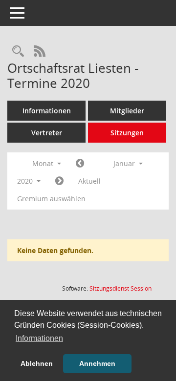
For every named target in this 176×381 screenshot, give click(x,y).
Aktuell (89, 181)
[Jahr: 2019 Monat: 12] (79, 163)
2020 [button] (26, 181)
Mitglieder (127, 110)
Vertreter (46, 132)
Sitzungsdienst (120, 288)
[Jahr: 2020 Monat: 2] (59, 181)
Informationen (46, 110)
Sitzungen (127, 132)
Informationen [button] (39, 338)
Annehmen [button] (97, 363)
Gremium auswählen (51, 198)
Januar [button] (125, 163)
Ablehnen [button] (37, 363)
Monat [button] (43, 163)
